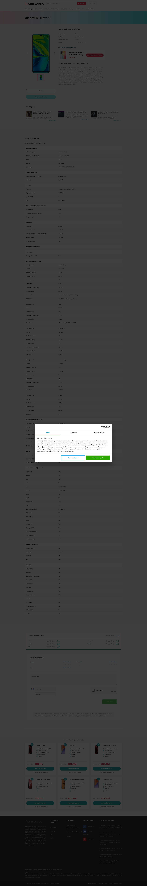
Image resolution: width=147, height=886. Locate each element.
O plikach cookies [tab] (99, 432)
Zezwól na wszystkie (98, 458)
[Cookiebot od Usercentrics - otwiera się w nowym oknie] (102, 427)
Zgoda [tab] (48, 432)
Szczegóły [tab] (73, 432)
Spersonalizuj (72, 458)
